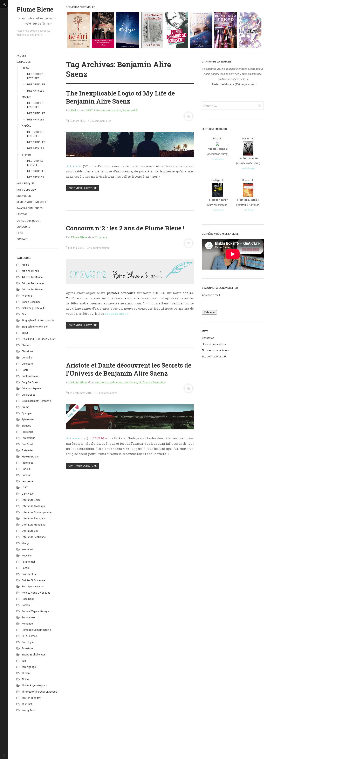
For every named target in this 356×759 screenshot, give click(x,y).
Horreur (26, 469)
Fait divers (28, 431)
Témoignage (29, 667)
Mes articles (35, 90)
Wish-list (27, 704)
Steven (26, 154)
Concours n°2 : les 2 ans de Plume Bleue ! (125, 228)
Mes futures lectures (35, 76)
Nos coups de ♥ (26, 189)
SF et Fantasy (29, 636)
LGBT (25, 487)
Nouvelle (27, 555)
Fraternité (27, 450)
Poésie (25, 568)
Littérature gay (30, 530)
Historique (27, 462)
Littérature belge (31, 500)
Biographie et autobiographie (38, 320)
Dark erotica (28, 394)
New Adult (27, 549)
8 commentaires (100, 247)
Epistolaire (28, 419)
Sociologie (28, 642)
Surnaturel (27, 648)
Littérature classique (34, 506)
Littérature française (33, 524)
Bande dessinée (31, 302)
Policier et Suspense (33, 580)
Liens (19, 233)
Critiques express (32, 388)
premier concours (121, 293)
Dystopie (27, 413)
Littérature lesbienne (34, 537)
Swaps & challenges (29, 208)
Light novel (28, 493)
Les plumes (23, 61)
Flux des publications (214, 344)
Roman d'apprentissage (35, 611)
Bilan (24, 314)
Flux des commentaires (215, 350)
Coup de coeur (30, 382)
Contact (22, 239)
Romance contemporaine (36, 629)
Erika (25, 68)
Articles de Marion (32, 277)
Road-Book (28, 599)
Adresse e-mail (211, 295)
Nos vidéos (23, 195)
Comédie (27, 357)
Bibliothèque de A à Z (34, 308)
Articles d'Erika (30, 271)
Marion (26, 96)
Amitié (25, 264)
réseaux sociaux (126, 298)
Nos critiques (25, 183)
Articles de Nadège (33, 283)
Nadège (26, 125)
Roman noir (28, 617)
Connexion (208, 338)
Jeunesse (27, 481)
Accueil (21, 55)
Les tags (21, 214)
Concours (23, 226)
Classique (27, 351)
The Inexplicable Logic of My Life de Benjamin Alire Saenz (120, 97)
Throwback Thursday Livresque (39, 691)
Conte (25, 370)
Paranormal (28, 561)
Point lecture (29, 574)
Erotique (26, 425)
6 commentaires (101, 121)
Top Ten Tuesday (31, 698)
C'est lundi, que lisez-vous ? (38, 339)
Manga (25, 543)
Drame (25, 407)
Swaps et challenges (34, 654)
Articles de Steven (32, 289)
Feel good (27, 444)
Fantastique (28, 438)
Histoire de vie (30, 456)
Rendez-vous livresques (32, 202)
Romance (27, 623)
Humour (26, 475)
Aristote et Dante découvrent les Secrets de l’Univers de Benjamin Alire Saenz (128, 369)
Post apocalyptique (32, 586)
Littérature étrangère (33, 518)
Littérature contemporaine (37, 512)
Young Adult (28, 710)
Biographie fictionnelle (35, 326)
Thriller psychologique (34, 685)
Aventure (27, 295)
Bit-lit (25, 332)
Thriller (25, 679)
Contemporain (30, 376)
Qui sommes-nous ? (28, 220)
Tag (24, 660)
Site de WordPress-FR (214, 356)
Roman (26, 605)
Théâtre (26, 673)
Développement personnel (37, 401)
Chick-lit (26, 345)
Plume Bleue (34, 9)
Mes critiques (36, 84)
